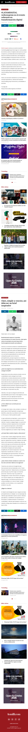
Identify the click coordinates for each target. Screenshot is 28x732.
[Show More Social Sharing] (25, 25)
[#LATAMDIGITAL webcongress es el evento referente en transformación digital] (14, 36)
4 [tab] (15, 182)
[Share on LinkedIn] (5, 25)
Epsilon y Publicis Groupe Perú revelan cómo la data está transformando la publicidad (14, 247)
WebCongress (5, 48)
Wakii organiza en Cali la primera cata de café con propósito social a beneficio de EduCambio (13, 139)
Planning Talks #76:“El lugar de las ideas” (12, 578)
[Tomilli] (10, 2)
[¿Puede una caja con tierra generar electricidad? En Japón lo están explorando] (14, 651)
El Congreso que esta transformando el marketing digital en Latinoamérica (11, 161)
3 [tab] (14, 182)
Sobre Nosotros (14, 723)
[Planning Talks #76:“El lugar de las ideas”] (14, 569)
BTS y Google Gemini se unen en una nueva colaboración (14, 641)
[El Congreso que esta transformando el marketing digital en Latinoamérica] (14, 151)
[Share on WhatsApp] (12, 25)
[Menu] (2, 2)
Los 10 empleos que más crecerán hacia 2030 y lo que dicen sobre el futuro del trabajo (13, 557)
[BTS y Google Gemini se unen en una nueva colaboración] (14, 631)
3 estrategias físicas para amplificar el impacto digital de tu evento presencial (14, 535)
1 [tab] (12, 182)
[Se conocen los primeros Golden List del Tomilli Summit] (14, 196)
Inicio (2, 6)
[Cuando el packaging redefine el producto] (14, 109)
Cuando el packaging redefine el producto (12, 118)
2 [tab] (13, 182)
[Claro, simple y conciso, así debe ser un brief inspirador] (14, 322)
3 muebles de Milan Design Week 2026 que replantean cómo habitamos (14, 226)
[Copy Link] (20, 25)
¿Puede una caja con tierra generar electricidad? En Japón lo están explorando (13, 662)
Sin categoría (5, 9)
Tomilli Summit (21, 2)
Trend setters (5, 297)
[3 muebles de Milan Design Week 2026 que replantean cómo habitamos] (14, 216)
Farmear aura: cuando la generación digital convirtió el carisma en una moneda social (17, 176)
